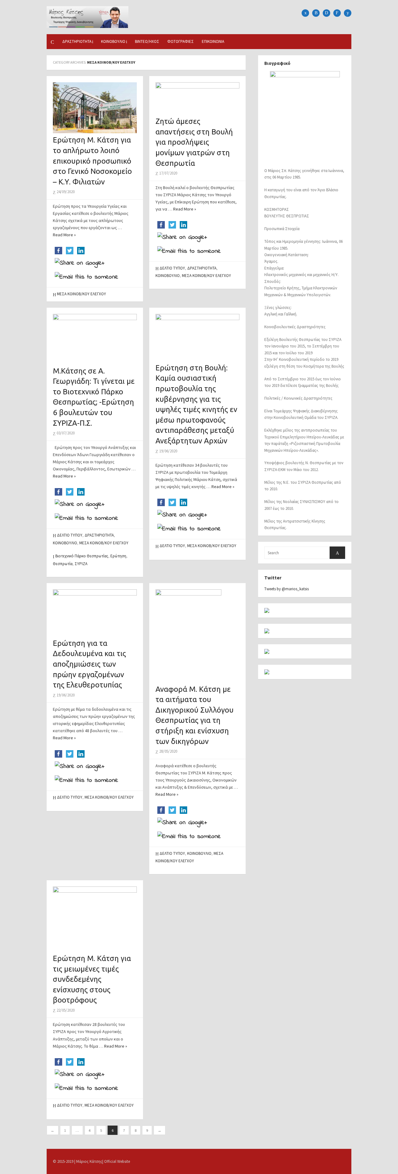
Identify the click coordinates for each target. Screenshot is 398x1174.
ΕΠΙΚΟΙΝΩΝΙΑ (213, 41)
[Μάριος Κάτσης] (87, 16)
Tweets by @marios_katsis (286, 589)
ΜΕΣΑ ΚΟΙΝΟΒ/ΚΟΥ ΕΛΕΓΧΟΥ (81, 294)
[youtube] (347, 13)
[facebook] (305, 13)
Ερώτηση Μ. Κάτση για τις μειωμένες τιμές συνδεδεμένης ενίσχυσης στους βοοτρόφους (92, 979)
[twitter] (316, 13)
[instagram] (326, 13)
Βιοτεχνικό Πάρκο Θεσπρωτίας (81, 556)
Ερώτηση (118, 556)
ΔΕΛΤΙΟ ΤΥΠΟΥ (172, 268)
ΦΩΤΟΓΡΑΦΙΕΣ (180, 41)
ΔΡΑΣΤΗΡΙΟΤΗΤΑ (76, 41)
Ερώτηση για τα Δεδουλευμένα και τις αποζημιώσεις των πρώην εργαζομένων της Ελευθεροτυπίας (89, 664)
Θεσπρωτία (62, 563)
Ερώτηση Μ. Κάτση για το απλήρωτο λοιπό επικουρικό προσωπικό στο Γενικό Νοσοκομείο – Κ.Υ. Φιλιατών (92, 161)
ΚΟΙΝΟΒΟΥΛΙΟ (113, 41)
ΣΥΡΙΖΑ (81, 563)
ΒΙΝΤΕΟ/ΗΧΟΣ (147, 41)
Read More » (64, 235)
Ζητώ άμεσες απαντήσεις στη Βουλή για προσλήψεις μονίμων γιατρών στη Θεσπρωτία (194, 142)
